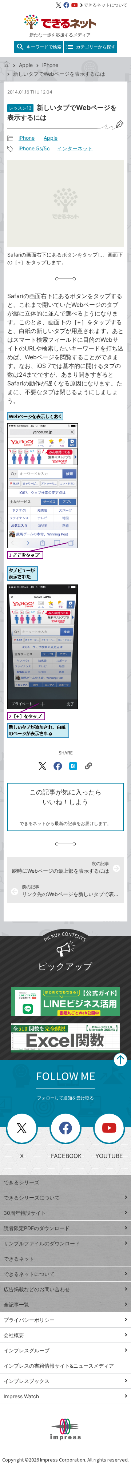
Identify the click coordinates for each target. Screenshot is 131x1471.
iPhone (50, 65)
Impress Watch (21, 1396)
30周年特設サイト (25, 1213)
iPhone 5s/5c (34, 148)
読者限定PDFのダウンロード (37, 1228)
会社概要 (14, 1335)
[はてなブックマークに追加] (73, 766)
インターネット (75, 148)
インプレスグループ (26, 1350)
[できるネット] (6, 65)
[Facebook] (66, 5)
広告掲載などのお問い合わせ (37, 1289)
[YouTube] (74, 5)
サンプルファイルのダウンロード (42, 1243)
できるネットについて (105, 5)
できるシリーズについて (32, 1197)
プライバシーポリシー (29, 1320)
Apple (26, 65)
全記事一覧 (16, 1304)
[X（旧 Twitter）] (58, 5)
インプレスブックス (26, 1381)
